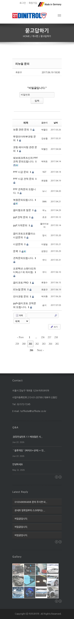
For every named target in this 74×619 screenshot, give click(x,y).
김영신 (44, 251)
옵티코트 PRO (21, 282)
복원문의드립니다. (23, 200)
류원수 (44, 282)
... (36, 337)
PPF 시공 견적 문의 (24, 178)
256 (42, 337)
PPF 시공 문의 (21, 172)
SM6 (44, 201)
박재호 (44, 161)
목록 (21, 315)
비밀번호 (25, 94)
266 (31, 350)
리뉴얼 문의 (22, 63)
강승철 (44, 138)
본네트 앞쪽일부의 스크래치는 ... (30, 510)
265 (57, 343)
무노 (44, 210)
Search (55, 315)
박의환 (44, 296)
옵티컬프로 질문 (22, 210)
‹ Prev (20, 337)
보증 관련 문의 (21, 129)
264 (50, 343)
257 (49, 337)
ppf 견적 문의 (20, 217)
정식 (44, 235)
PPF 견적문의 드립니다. (24, 191)
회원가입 (33, 3)
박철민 (44, 129)
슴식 (44, 305)
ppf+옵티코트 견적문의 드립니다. (24, 305)
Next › (40, 350)
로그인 (23, 3)
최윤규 (19, 72)
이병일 (44, 244)
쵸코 (44, 217)
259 (17, 343)
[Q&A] (15, 427)
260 (23, 343)
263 (43, 343)
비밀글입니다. (21, 519)
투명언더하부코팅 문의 (24, 138)
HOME (26, 36)
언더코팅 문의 (21, 296)
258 (56, 337)
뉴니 (44, 191)
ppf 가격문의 (20, 225)
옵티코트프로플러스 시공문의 (24, 235)
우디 (44, 259)
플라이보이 (44, 225)
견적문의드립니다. (23, 258)
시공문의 (18, 244)
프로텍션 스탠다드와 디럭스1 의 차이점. (24, 270)
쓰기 (55, 326)
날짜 (56, 122)
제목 (25, 122)
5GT (44, 171)
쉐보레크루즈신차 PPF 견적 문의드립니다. (25, 159)
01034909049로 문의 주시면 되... (31, 502)
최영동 (44, 180)
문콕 (16, 251)
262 (37, 343)
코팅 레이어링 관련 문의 (25, 149)
